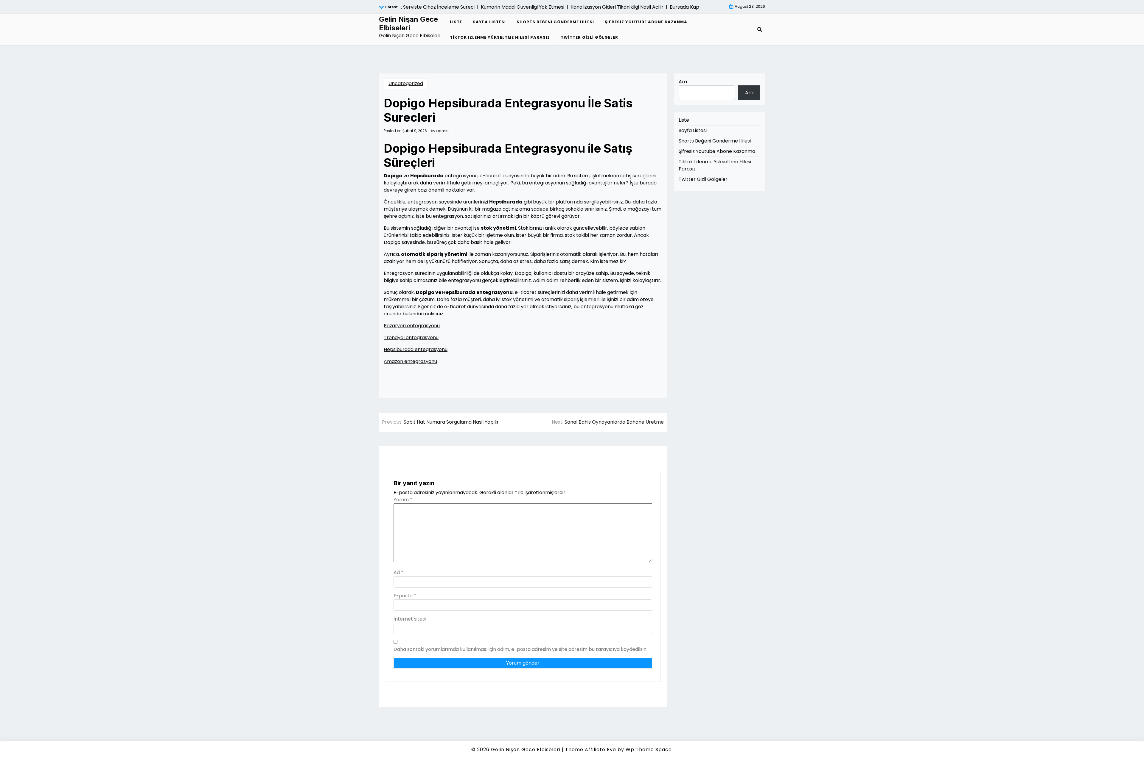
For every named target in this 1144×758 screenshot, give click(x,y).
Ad (398, 572)
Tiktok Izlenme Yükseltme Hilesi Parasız (500, 37)
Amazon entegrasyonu (410, 361)
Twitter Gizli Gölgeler (589, 37)
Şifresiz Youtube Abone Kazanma (646, 22)
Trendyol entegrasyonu (411, 337)
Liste (456, 22)
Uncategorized (405, 83)
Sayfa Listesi (489, 22)
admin (442, 131)
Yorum (403, 499)
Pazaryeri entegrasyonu (412, 325)
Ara (683, 81)
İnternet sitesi (410, 619)
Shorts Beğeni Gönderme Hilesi (555, 22)
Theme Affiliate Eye (590, 749)
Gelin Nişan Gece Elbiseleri (408, 23)
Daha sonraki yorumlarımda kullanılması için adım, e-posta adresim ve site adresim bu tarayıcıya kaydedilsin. (520, 649)
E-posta (405, 595)
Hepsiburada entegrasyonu (415, 349)
